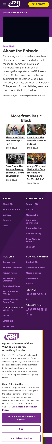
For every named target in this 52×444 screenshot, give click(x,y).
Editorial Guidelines (12, 267)
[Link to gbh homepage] (14, 4)
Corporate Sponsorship (32, 221)
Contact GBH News (35, 267)
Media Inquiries (33, 273)
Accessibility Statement (9, 279)
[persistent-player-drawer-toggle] (49, 440)
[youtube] (34, 293)
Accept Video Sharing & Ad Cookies (21, 418)
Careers (7, 220)
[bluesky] (38, 293)
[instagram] (27, 293)
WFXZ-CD (8, 321)
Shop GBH (31, 247)
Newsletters (32, 278)
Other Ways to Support (33, 240)
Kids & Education (11, 209)
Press (5, 226)
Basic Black (9, 46)
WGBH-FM (8, 326)
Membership (32, 215)
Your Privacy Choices (21, 438)
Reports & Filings (11, 286)
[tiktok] (31, 293)
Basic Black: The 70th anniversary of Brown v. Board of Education (15, 171)
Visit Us (29, 283)
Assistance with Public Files (10, 300)
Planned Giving (33, 233)
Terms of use (9, 262)
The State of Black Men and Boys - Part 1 (15, 140)
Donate (40, 4)
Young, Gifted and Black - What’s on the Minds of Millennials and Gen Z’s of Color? (36, 173)
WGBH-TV (8, 310)
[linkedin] (27, 298)
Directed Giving (34, 228)
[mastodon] (42, 309)
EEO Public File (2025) (10, 292)
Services (7, 215)
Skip (21, 429)
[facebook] (45, 293)
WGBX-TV (8, 316)
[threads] (42, 293)
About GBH (8, 204)
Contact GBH (32, 262)
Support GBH (32, 204)
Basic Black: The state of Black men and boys (36, 140)
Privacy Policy (10, 273)
